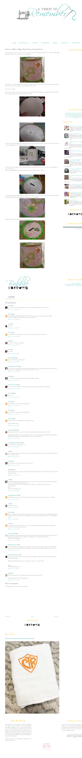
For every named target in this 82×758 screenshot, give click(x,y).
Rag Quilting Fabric (69, 113)
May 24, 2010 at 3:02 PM (13, 507)
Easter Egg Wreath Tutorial (75, 192)
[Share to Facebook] (12, 296)
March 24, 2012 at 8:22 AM (13, 580)
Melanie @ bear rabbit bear (13, 554)
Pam (9, 503)
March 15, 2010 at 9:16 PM (13, 380)
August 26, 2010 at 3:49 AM (13, 528)
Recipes (55, 43)
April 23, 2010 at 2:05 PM (13, 499)
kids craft (10, 298)
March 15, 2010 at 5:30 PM (13, 361)
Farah (9, 523)
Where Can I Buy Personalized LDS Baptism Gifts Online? (19, 638)
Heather (9, 376)
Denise (9, 324)
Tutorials (35, 43)
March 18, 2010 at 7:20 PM (13, 465)
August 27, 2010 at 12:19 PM (14, 540)
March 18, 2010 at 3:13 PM (13, 456)
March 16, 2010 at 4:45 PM (13, 425)
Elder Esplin (10, 418)
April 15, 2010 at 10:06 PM (13, 490)
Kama (9, 349)
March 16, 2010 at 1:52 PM (13, 397)
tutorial (14, 298)
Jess (9, 451)
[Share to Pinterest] (13, 296)
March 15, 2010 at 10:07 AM (14, 336)
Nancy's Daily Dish (12, 357)
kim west (10, 332)
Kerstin (9, 305)
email (75, 728)
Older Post (56, 616)
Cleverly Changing (12, 533)
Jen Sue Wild (10, 393)
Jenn (9, 479)
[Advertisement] (72, 255)
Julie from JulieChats (12, 430)
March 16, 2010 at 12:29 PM (14, 388)
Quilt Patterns (24, 43)
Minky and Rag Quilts (72, 114)
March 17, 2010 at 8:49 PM (13, 446)
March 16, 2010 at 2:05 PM (13, 405)
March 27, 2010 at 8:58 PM (13, 475)
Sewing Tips (45, 43)
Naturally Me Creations (13, 544)
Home (32, 616)
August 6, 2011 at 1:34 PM (13, 568)
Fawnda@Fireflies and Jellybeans (14, 442)
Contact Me (64, 43)
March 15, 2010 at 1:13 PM (13, 344)
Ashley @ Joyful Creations (13, 366)
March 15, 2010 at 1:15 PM (13, 353)
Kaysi (9, 341)
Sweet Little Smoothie (12, 384)
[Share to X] (11, 296)
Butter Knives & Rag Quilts (70, 115)
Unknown (10, 314)
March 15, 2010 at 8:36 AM (13, 327)
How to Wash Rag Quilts (71, 116)
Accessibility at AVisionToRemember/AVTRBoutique (72, 284)
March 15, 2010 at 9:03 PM (13, 371)
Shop (14, 43)
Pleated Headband (73, 200)
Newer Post (7, 616)
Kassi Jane (10, 401)
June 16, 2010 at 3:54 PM (13, 519)
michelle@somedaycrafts (13, 495)
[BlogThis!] (10, 296)
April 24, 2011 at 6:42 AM (13, 550)
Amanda (9, 461)
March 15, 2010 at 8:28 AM (13, 319)
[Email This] (9, 296)
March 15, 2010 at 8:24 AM (13, 309)
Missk (9, 573)
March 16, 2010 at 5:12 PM (13, 438)
